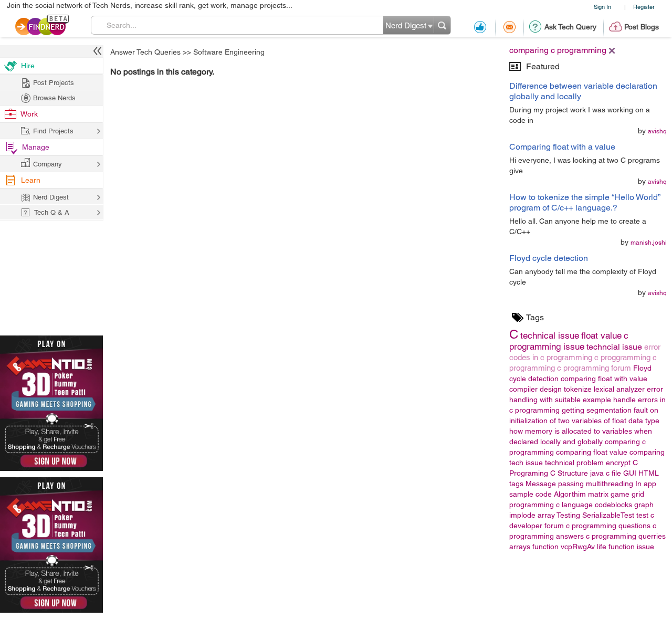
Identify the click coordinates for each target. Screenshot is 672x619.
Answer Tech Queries (145, 52)
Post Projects (53, 83)
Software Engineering (229, 52)
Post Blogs (641, 27)
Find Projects (53, 131)
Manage (35, 147)
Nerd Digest (51, 197)
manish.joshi (649, 242)
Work (29, 114)
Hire (28, 65)
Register (644, 6)
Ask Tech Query (570, 27)
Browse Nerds (54, 98)
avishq (657, 131)
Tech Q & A (51, 212)
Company (47, 164)
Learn (30, 180)
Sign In (602, 6)
